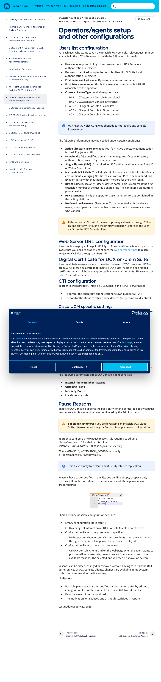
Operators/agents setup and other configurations (24, 99)
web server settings (125, 250)
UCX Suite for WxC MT (21, 140)
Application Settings (20, 69)
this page (127, 342)
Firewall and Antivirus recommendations (20, 60)
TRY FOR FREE (53, 6)
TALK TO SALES (72, 6)
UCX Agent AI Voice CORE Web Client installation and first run (26, 49)
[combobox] (133, 6)
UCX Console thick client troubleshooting (22, 124)
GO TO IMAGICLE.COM (94, 6)
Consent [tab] (32, 322)
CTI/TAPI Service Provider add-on (27, 115)
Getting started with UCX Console (27, 20)
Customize (77, 367)
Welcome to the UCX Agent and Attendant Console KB (90, 22)
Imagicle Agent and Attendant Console (22, 6)
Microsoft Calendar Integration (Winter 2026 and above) (25, 88)
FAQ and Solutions (19, 162)
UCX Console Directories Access (26, 108)
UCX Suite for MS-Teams (22, 147)
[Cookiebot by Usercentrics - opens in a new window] (134, 313)
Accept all (125, 367)
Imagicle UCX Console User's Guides (21, 171)
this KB (62, 275)
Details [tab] (79, 322)
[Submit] (114, 6)
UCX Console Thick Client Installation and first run (22, 39)
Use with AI (145, 19)
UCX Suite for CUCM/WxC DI (24, 133)
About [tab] (126, 322)
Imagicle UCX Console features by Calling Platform (27, 28)
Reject (33, 367)
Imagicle (21, 338)
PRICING (38, 6)
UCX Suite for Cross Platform (24, 155)
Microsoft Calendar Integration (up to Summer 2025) (27, 78)
